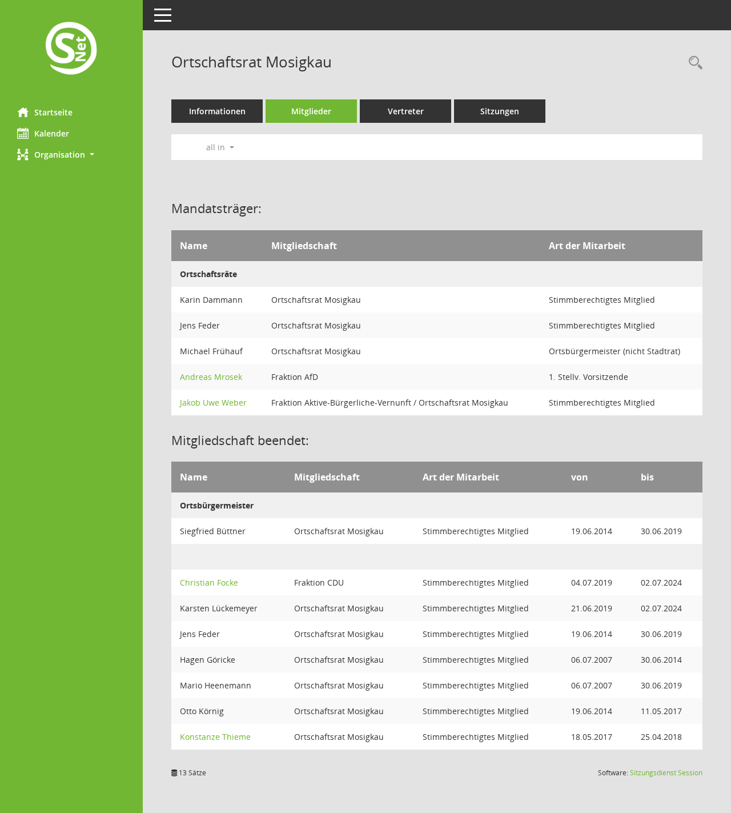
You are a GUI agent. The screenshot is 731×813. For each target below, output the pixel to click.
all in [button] (216, 147)
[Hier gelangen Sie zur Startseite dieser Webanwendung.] (71, 49)
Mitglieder (311, 111)
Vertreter (406, 111)
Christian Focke (209, 582)
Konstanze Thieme (215, 736)
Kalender (51, 133)
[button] (71, 154)
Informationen (217, 111)
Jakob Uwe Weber (213, 402)
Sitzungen (499, 111)
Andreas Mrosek (211, 376)
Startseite (53, 112)
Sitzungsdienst (666, 773)
